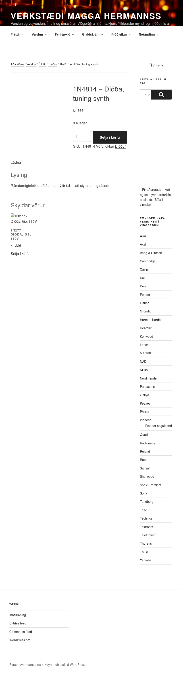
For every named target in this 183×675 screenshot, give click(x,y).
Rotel (143, 459)
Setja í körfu (110, 137)
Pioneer (145, 420)
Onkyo (144, 395)
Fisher (144, 303)
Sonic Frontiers (150, 485)
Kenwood (146, 336)
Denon (144, 286)
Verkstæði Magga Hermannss (86, 15)
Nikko (144, 369)
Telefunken (148, 535)
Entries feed (17, 623)
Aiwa (143, 236)
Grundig (145, 311)
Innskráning (17, 615)
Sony (143, 493)
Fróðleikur (119, 34)
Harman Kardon (151, 319)
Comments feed (20, 631)
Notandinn (147, 34)
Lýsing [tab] (16, 162)
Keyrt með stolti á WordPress (64, 664)
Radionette (147, 443)
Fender (145, 294)
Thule (144, 552)
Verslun (37, 34)
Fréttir (15, 34)
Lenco (144, 344)
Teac (143, 510)
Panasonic (147, 386)
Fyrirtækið (62, 34)
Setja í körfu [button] (20, 253)
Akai (143, 244)
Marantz (146, 353)
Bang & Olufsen (151, 252)
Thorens (146, 543)
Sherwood (147, 476)
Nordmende (148, 378)
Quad (144, 434)
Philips (144, 411)
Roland (145, 451)
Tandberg (147, 501)
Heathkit (146, 328)
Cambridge (148, 261)
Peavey (145, 403)
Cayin (144, 269)
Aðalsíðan (17, 64)
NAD (143, 361)
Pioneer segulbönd (158, 425)
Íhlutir (42, 64)
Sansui (145, 468)
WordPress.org (20, 640)
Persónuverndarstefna (25, 664)
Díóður (52, 64)
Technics (146, 518)
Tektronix (146, 526)
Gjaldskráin (91, 34)
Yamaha (146, 560)
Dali (142, 278)
